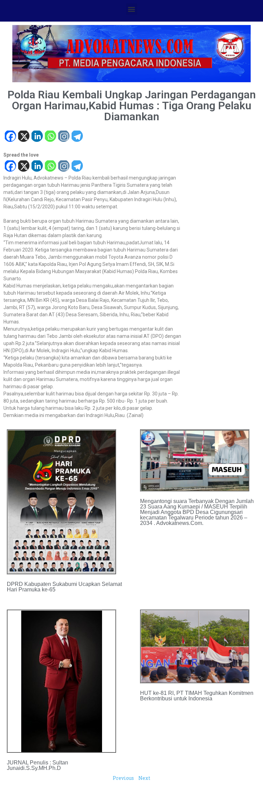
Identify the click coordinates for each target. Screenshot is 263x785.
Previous (123, 778)
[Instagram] (64, 137)
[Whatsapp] (50, 137)
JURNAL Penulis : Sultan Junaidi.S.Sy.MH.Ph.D (37, 765)
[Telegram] (77, 137)
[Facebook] (10, 137)
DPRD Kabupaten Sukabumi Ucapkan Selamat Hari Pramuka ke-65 (64, 586)
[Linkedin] (37, 137)
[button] (131, 9)
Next (144, 778)
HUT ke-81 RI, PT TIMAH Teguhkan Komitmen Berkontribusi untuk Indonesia (196, 695)
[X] (23, 137)
